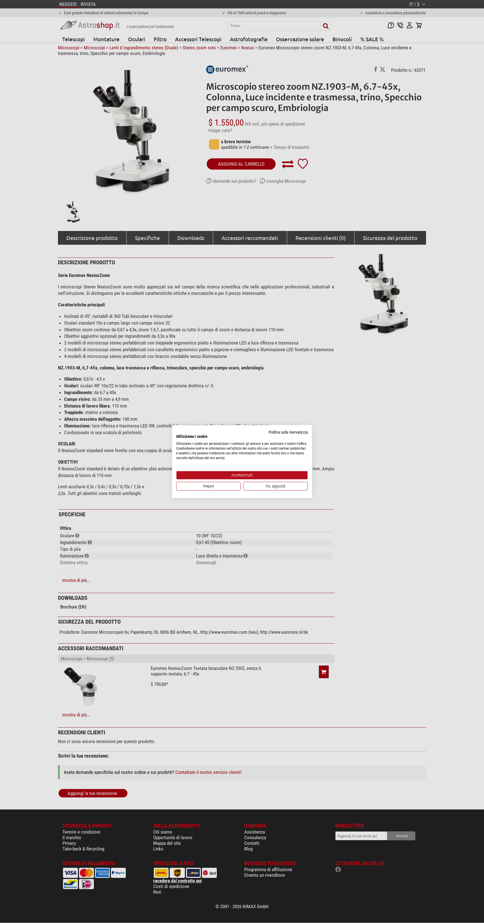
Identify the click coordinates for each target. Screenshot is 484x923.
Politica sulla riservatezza (288, 432)
